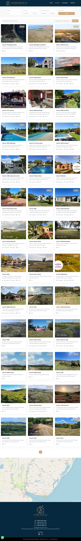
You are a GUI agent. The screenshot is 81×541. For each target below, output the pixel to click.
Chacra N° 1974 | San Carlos (62, 405)
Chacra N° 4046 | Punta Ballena (63, 241)
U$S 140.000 (35, 401)
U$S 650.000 (35, 139)
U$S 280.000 (35, 302)
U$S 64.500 (7, 433)
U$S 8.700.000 (8, 40)
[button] (14, 10)
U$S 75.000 (61, 401)
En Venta (57, 2)
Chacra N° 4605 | (32, 208)
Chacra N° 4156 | (59, 372)
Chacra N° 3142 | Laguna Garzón (9, 44)
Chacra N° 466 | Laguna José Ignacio (37, 44)
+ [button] (1, 459)
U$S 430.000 (35, 204)
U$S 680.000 (8, 139)
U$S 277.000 (8, 335)
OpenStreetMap (78, 501)
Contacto (72, 2)
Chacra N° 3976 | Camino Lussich (9, 208)
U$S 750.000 (35, 106)
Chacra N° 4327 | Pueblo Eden (8, 143)
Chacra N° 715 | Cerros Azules (35, 143)
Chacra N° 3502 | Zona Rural (62, 110)
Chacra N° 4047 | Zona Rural (62, 143)
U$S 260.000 (62, 335)
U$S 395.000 (62, 204)
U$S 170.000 (8, 401)
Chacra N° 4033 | (5, 274)
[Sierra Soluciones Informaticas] (57, 539)
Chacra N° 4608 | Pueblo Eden (35, 110)
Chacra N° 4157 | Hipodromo (8, 77)
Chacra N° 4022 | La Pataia (35, 339)
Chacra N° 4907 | (5, 405)
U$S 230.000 (62, 368)
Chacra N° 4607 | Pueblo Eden (8, 241)
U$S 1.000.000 (35, 73)
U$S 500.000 (35, 171)
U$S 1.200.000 (8, 73)
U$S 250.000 (8, 368)
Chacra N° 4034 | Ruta (61, 176)
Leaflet (73, 501)
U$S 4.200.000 (35, 40)
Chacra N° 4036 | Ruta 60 (61, 274)
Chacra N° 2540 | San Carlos (62, 44)
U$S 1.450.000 (62, 40)
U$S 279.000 (62, 302)
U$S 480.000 (62, 171)
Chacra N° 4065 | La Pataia (8, 372)
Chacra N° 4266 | (5, 438)
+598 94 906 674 (41, 525)
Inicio (51, 2)
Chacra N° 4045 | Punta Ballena (63, 307)
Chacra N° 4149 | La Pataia (35, 77)
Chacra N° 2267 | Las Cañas (62, 339)
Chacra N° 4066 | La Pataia (35, 372)
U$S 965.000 (62, 73)
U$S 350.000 (8, 270)
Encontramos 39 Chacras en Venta (10, 21)
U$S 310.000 (8, 302)
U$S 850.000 (8, 106)
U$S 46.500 (61, 433)
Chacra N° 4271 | (59, 438)
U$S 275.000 (35, 335)
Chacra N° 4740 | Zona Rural (35, 176)
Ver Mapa (76, 20)
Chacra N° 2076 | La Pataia (62, 77)
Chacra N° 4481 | (32, 307)
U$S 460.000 (8, 204)
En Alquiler (65, 2)
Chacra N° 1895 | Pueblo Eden (62, 208)
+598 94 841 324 (41, 523)
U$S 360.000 (62, 237)
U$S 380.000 (8, 237)
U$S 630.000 (8, 171)
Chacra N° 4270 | (32, 438)
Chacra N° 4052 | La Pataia (35, 241)
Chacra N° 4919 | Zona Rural (35, 405)
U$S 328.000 (62, 270)
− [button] (1, 460)
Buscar (66, 13)
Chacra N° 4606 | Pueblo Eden (8, 307)
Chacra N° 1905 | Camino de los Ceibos (10, 176)
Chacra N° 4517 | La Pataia (35, 274)
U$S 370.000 (35, 237)
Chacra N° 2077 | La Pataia (8, 110)
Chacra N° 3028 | (5, 339)
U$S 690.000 (62, 106)
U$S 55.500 (34, 433)
